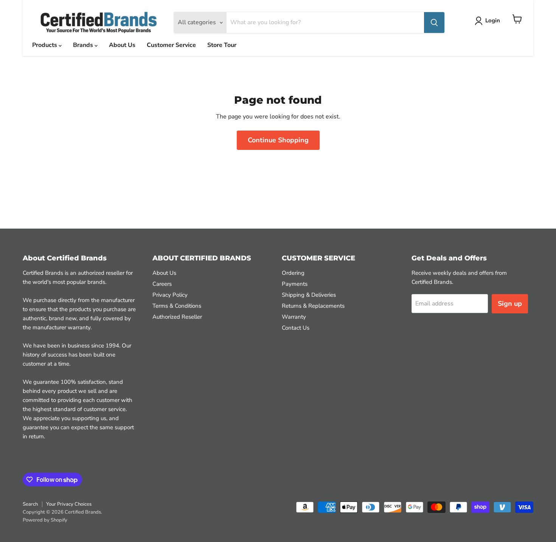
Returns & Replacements (313, 306)
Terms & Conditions (176, 306)
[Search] (434, 22)
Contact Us (295, 328)
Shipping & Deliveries (309, 295)
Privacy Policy (170, 295)
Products (45, 45)
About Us (122, 45)
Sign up (510, 303)
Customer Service (171, 45)
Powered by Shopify (45, 520)
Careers (162, 284)
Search (30, 504)
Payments (295, 284)
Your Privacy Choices (69, 504)
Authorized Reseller (177, 317)
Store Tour (221, 45)
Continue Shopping (278, 140)
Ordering (293, 273)
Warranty (294, 317)
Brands (84, 45)
